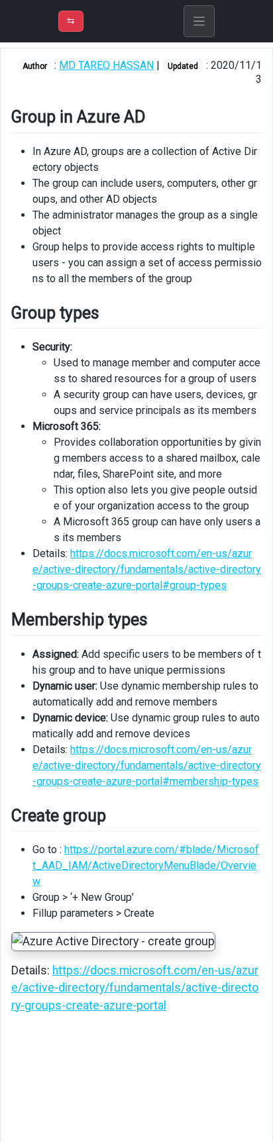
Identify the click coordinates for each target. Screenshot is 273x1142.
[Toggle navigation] (199, 21)
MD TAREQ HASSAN (106, 65)
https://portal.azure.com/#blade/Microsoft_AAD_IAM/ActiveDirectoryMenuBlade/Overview (145, 865)
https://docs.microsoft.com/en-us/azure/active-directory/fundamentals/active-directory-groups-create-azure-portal (134, 988)
